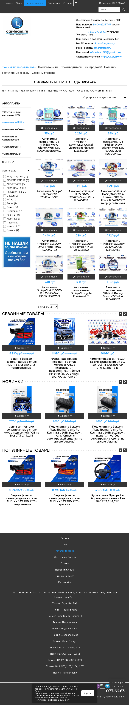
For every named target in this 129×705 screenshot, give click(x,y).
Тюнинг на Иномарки (64, 672)
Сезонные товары (43, 72)
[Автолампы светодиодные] (49, 115)
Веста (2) (12, 203)
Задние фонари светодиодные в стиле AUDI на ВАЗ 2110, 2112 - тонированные (21, 363)
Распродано (50, 128)
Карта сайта (64, 582)
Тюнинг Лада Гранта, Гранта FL (64, 616)
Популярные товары (15, 72)
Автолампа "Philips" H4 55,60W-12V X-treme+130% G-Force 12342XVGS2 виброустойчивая (113, 197)
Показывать (42, 306)
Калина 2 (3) (13, 218)
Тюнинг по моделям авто (19, 67)
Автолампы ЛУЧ (13, 153)
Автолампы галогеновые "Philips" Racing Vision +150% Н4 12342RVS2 (113, 293)
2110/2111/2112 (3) (16, 184)
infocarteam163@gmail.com (105, 52)
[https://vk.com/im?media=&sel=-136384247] (16, 252)
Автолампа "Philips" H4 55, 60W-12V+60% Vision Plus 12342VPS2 (81, 196)
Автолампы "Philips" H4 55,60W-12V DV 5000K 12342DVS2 (113, 245)
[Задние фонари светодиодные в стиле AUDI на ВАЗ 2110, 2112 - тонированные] (21, 331)
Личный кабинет (64, 576)
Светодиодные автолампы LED (11, 114)
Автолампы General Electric (10, 138)
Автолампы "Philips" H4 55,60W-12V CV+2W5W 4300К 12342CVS (49, 292)
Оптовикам (54, 3)
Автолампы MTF (13, 146)
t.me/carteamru (102, 47)
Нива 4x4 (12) (14, 226)
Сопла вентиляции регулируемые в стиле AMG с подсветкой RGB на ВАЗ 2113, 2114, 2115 (21, 431)
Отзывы (67, 3)
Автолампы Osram (14, 129)
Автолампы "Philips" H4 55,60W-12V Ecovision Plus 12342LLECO (81, 245)
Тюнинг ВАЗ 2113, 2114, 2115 (64, 647)
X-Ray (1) (11, 199)
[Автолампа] (49, 168)
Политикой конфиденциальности (52, 700)
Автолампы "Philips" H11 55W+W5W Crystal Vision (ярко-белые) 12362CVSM (81, 144)
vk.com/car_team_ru (105, 43)
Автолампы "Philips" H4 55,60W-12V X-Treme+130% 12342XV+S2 (49, 245)
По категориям (48, 67)
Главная (8, 3)
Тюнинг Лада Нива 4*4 (64, 628)
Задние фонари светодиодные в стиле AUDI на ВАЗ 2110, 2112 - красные (64, 500)
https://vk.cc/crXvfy (111, 56)
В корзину (22, 348)
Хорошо (88, 693)
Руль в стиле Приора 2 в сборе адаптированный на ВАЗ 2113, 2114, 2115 (107, 498)
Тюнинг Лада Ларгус (64, 641)
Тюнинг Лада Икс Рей (65, 603)
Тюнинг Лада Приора (64, 609)
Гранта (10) (13, 207)
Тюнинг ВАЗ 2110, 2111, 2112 (64, 653)
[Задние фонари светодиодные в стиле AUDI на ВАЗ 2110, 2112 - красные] (64, 468)
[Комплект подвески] (107, 331)
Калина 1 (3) (13, 215)
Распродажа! (93, 67)
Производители (71, 67)
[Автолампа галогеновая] (81, 264)
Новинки (110, 67)
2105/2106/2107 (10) (17, 176)
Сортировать (90, 97)
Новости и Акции (64, 569)
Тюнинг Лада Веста (64, 597)
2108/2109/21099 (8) (18, 180)
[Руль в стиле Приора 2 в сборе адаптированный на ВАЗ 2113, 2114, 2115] (107, 468)
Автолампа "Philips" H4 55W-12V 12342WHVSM (49, 194)
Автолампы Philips (14, 122)
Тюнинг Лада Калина (64, 622)
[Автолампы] (81, 115)
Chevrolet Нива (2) (17, 192)
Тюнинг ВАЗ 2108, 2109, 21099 (64, 660)
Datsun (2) (12, 195)
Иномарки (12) (14, 211)
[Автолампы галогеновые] (113, 264)
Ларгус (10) (13, 222)
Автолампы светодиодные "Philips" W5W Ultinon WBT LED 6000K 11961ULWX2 (49, 144)
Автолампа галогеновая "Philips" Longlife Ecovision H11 (81, 292)
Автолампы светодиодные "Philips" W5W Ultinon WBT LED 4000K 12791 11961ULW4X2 (113, 146)
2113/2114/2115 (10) (16, 188)
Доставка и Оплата (64, 557)
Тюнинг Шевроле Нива (64, 635)
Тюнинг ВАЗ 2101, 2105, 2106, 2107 (64, 666)
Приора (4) (13, 230)
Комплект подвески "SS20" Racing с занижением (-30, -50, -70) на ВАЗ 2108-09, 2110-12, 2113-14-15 (107, 363)
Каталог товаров (35, 3)
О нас (19, 3)
